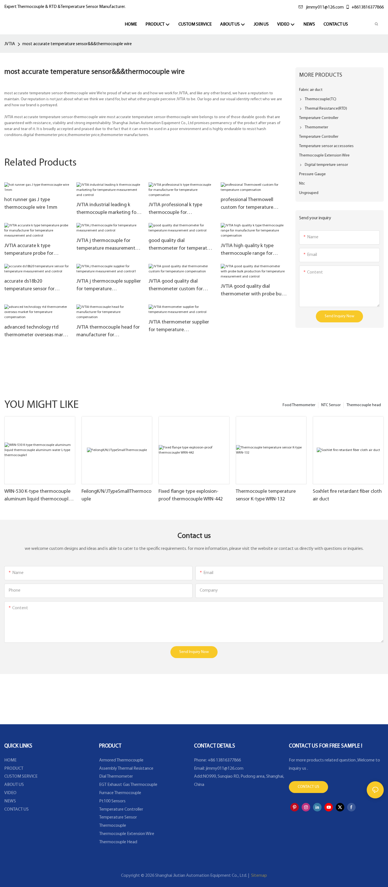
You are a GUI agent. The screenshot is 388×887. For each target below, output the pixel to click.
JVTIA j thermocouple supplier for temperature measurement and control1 (108, 286)
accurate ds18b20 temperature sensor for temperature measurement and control (33, 286)
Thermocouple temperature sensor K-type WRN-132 (266, 495)
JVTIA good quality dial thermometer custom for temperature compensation (178, 286)
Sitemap (258, 875)
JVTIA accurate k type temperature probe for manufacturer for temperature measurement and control (33, 250)
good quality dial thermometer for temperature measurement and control (181, 245)
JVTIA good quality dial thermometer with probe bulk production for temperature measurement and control (253, 291)
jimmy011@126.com (325, 7)
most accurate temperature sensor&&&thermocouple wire (77, 44)
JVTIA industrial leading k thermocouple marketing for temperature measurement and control (107, 210)
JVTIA (9, 44)
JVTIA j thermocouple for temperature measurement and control (105, 245)
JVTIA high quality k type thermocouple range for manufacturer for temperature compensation (250, 250)
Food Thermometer (299, 405)
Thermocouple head (364, 405)
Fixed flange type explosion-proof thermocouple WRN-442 (190, 495)
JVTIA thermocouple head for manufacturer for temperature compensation (108, 332)
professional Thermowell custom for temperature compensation (247, 204)
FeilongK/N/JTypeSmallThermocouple (116, 495)
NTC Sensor (331, 405)
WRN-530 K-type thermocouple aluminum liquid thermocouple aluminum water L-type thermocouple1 (37, 496)
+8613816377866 (367, 7)
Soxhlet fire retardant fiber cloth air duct (347, 495)
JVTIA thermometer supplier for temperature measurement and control (179, 327)
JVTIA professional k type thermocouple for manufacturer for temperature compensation (178, 210)
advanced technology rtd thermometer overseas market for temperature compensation (37, 332)
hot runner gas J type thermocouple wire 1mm (30, 203)
